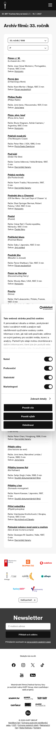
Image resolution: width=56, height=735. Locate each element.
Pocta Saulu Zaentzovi (24, 146)
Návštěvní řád (14, 723)
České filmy (19, 229)
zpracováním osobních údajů (39, 642)
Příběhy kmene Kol (18, 467)
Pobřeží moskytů (17, 135)
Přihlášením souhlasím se (28, 642)
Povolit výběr (28, 416)
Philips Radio (15, 97)
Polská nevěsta (16, 174)
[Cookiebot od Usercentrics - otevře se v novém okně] (40, 308)
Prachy (11, 291)
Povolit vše (28, 407)
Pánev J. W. (14, 58)
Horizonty (18, 71)
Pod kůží (12, 154)
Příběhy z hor (15, 485)
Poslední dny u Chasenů (21, 195)
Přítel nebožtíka (16, 506)
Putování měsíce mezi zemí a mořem (28, 527)
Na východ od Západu (24, 519)
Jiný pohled (19, 247)
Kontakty (37, 728)
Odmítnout (28, 425)
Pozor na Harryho (17, 273)
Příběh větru (14, 446)
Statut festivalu (25, 728)
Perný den (13, 79)
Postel (11, 216)
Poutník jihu (14, 255)
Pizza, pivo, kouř (16, 115)
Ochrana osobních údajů (28, 725)
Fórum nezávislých (22, 89)
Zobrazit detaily (38, 398)
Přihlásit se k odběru (28, 634)
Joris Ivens (19, 107)
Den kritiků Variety (22, 167)
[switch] (48, 368)
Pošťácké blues (16, 237)
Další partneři (26, 600)
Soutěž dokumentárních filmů (27, 478)
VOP (14, 725)
